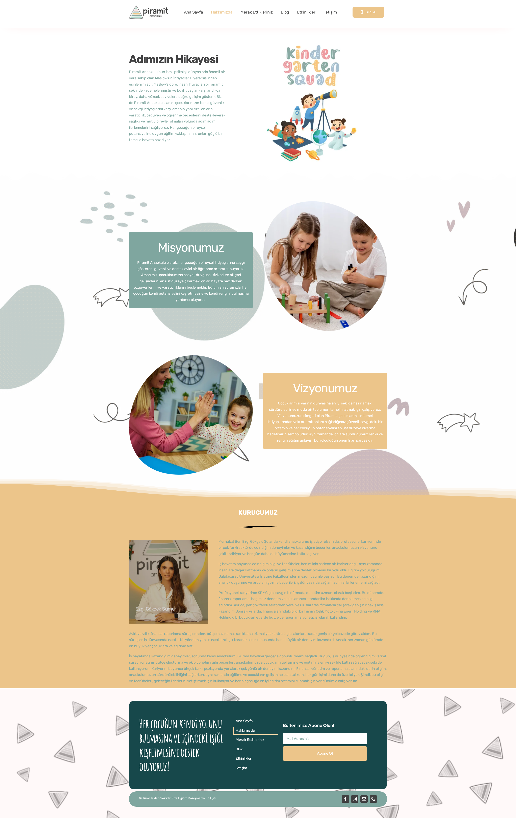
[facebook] (345, 799)
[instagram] (354, 799)
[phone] (373, 799)
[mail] (364, 799)
